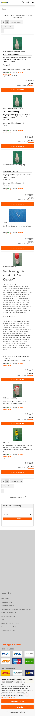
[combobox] (16, 22)
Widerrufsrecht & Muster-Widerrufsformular (16, 609)
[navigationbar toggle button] (32, 2)
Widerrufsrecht (6, 602)
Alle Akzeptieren (17, 701)
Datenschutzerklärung (8, 697)
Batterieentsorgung (8, 616)
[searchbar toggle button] (22, 2)
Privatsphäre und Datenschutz (11, 627)
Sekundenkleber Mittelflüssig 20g (14, 165)
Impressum (5, 598)
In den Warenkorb (17, 90)
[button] (3, 22)
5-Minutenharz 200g (10, 398)
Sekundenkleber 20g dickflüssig (13, 108)
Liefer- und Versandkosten (10, 623)
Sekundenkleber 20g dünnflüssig (14, 51)
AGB (2, 620)
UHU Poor (6, 442)
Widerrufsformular (7, 606)
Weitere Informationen (17, 712)
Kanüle (5, 223)
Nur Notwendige (17, 707)
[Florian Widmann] (4, 2)
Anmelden (17, 519)
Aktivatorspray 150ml (10, 267)
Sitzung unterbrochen (8, 613)
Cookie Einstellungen (8, 630)
